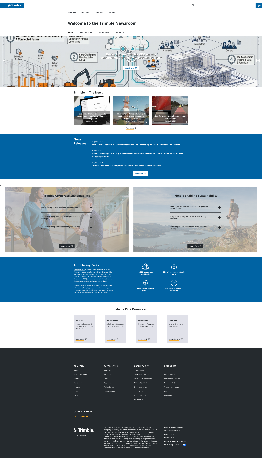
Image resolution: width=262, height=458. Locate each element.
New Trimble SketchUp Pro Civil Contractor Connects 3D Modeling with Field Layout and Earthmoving (136, 145)
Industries (85, 12)
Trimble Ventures (140, 387)
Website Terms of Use (172, 431)
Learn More (65, 246)
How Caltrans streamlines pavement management (170, 117)
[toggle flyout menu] (258, 5)
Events (112, 12)
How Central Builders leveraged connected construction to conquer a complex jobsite (131, 116)
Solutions (99, 12)
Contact (76, 395)
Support (167, 370)
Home (70, 33)
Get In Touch (142, 339)
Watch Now (129, 68)
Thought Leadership (171, 387)
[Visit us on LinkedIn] (83, 416)
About (76, 370)
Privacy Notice (169, 438)
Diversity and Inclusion (142, 374)
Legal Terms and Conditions (174, 427)
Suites (106, 379)
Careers (76, 391)
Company (72, 12)
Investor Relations (80, 374)
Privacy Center (169, 434)
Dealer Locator (169, 374)
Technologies (109, 387)
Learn (166, 391)
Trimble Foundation (141, 383)
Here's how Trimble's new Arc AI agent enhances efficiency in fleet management (91, 116)
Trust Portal (138, 400)
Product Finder (109, 391)
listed (82, 286)
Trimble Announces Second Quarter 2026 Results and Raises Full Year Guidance (126, 165)
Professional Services (172, 379)
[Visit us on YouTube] (87, 416)
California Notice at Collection (175, 441)
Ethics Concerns (140, 395)
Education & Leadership (143, 379)
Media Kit (120, 33)
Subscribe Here (174, 339)
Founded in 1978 (79, 270)
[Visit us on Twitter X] (79, 416)
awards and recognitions (82, 290)
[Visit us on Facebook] (75, 416)
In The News (104, 33)
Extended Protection (171, 383)
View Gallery (111, 339)
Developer (168, 395)
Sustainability (139, 370)
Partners (77, 387)
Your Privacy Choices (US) (173, 445)
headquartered (86, 272)
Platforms (107, 383)
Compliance (138, 391)
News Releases (86, 33)
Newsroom (78, 383)
